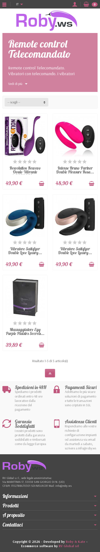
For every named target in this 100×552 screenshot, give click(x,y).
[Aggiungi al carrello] (41, 183)
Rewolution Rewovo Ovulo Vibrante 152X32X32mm (25, 172)
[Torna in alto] (50, 373)
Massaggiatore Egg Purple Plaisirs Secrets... (25, 331)
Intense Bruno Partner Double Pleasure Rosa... (75, 170)
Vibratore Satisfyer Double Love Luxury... (25, 250)
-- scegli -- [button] (14, 102)
